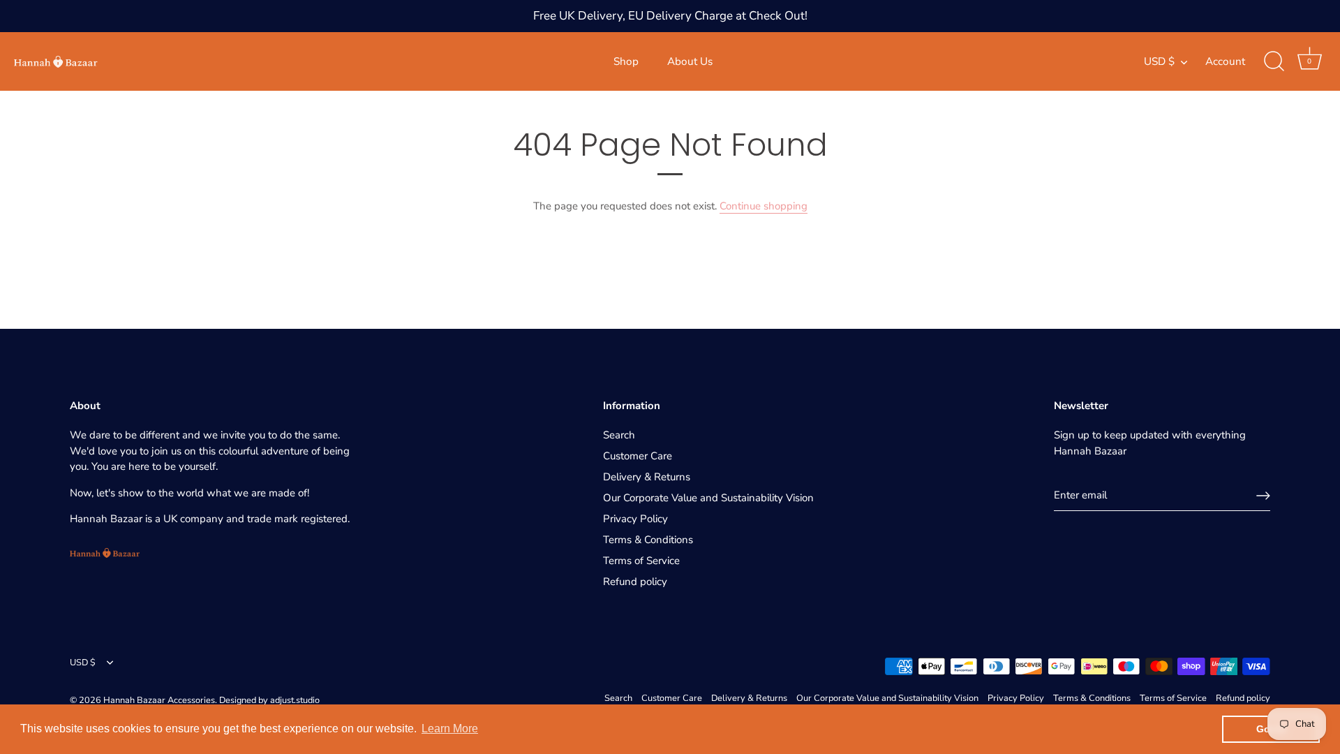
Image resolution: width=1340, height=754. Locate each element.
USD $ (1159, 61)
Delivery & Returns (646, 477)
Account (1225, 61)
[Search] (1273, 61)
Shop (626, 61)
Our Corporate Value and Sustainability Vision (708, 498)
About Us (690, 61)
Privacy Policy (635, 519)
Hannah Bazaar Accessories (159, 700)
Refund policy (635, 582)
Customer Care (637, 456)
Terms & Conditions (648, 540)
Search (619, 435)
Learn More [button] (450, 728)
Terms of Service (641, 561)
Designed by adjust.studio (269, 700)
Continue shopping (763, 206)
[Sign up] (1263, 496)
